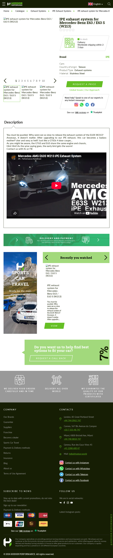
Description (13, 122)
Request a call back (51, 358)
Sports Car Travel (11, 442)
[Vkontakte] (60, 503)
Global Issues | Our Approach (84, 89)
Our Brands (9, 417)
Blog (6, 463)
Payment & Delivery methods (17, 448)
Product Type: (66, 70)
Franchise (8, 432)
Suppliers (8, 427)
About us (8, 468)
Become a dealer (11, 437)
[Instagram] (68, 503)
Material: (64, 73)
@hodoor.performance (111, 529)
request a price (84, 84)
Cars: (62, 63)
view (54, 326)
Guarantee (8, 422)
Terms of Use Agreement (15, 473)
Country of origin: (68, 66)
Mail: (75, 454)
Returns (7, 453)
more (20, 313)
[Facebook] (64, 503)
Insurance (8, 458)
